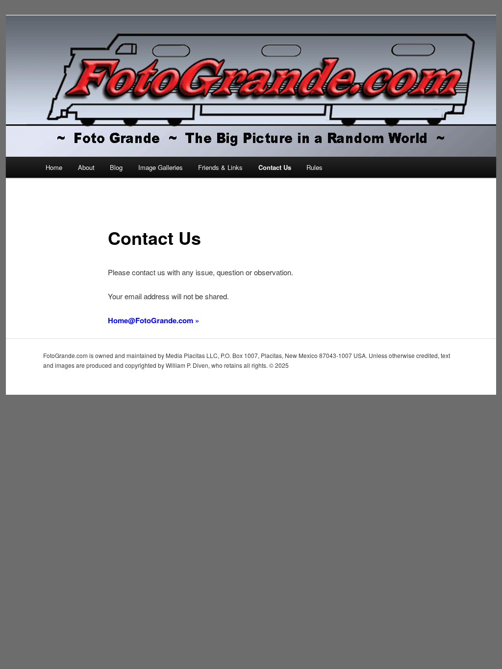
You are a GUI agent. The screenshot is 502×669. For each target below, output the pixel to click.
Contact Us (274, 167)
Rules (314, 167)
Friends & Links (220, 167)
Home (54, 167)
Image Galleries (160, 167)
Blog (116, 167)
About (86, 167)
